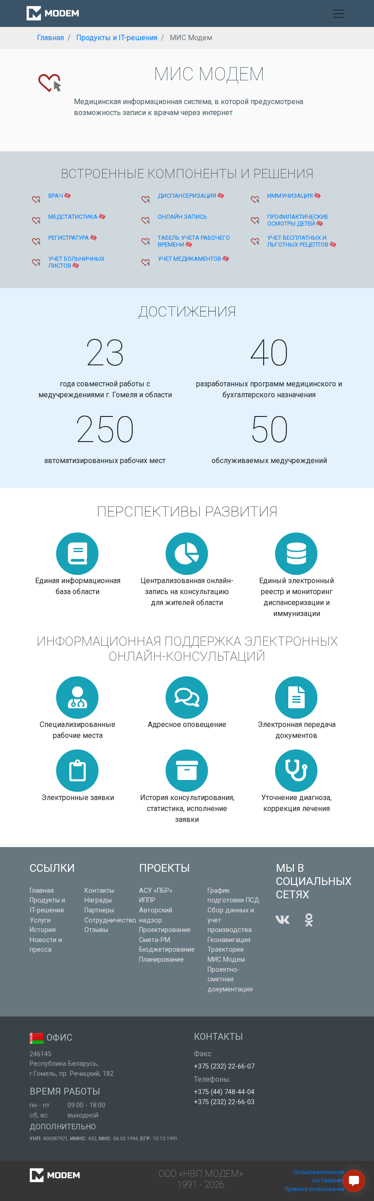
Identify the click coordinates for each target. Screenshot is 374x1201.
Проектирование (165, 930)
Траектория (226, 949)
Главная (42, 891)
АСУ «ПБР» (155, 891)
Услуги (40, 920)
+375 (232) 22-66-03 (224, 1102)
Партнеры (99, 910)
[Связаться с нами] (354, 1180)
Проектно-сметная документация (230, 979)
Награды (98, 900)
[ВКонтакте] (282, 920)
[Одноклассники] (308, 920)
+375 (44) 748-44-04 (224, 1092)
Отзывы (96, 930)
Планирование (161, 960)
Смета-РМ (154, 940)
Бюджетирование (167, 949)
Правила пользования (314, 1189)
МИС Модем (226, 960)
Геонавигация (229, 940)
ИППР (147, 900)
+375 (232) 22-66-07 (224, 1066)
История (43, 930)
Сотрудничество (110, 920)
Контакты (99, 891)
